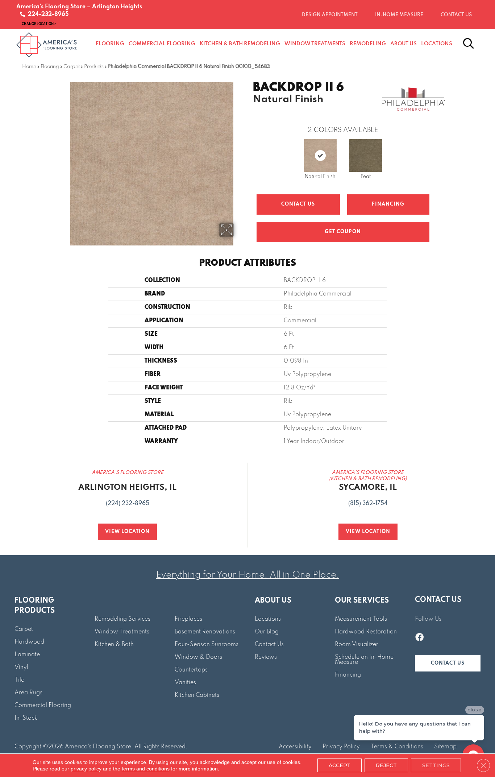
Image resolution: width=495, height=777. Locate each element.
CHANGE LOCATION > (39, 23)
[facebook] (419, 638)
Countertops (191, 670)
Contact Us (298, 204)
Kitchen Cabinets (197, 695)
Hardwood (29, 642)
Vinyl (21, 667)
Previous (249, 149)
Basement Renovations (205, 632)
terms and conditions (146, 769)
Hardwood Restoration (366, 632)
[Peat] (366, 155)
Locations (268, 619)
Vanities (185, 683)
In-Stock (25, 718)
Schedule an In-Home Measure (364, 659)
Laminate (27, 655)
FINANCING (388, 204)
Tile (19, 680)
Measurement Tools (361, 619)
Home (29, 66)
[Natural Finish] (320, 155)
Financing (348, 675)
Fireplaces (188, 619)
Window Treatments (122, 632)
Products (93, 66)
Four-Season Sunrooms (206, 645)
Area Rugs (28, 693)
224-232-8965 (47, 14)
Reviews (266, 657)
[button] (448, 663)
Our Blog (267, 632)
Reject (386, 765)
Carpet (71, 66)
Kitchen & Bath (114, 645)
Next (436, 149)
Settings (436, 765)
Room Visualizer (356, 645)
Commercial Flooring (42, 705)
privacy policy (86, 769)
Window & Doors (198, 657)
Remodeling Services (122, 619)
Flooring (49, 66)
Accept (339, 765)
